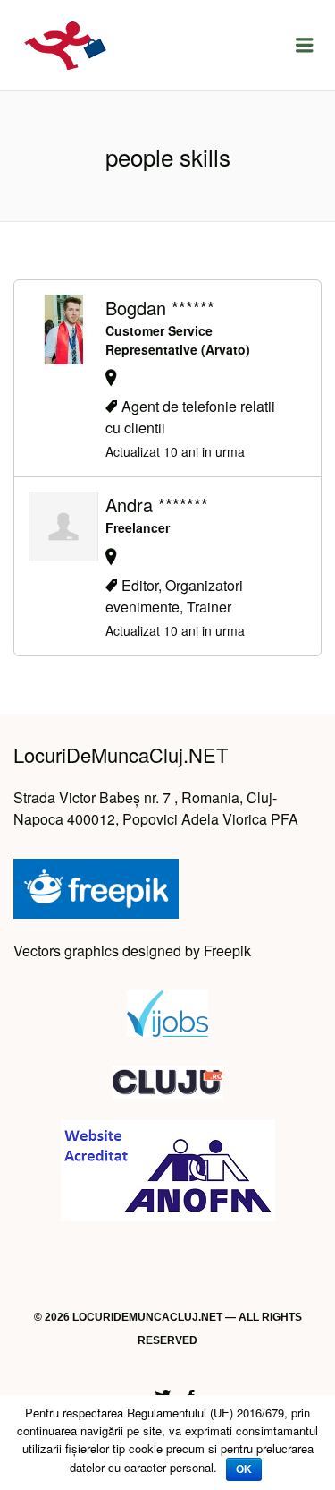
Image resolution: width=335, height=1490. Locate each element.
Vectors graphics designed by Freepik (132, 950)
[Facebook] (191, 1394)
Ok (244, 1469)
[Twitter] (163, 1394)
